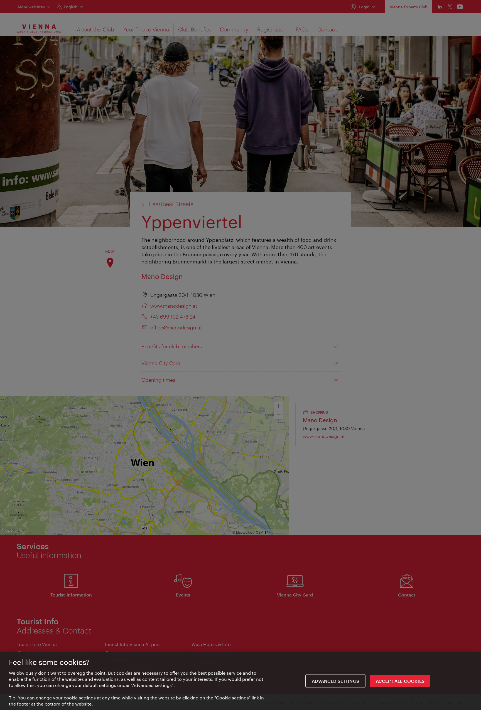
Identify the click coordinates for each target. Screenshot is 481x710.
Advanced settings (335, 681)
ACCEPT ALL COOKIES (400, 681)
